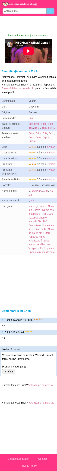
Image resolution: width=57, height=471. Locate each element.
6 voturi (51, 146)
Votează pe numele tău (41, 385)
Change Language (18, 458)
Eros (36, 123)
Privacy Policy (29, 465)
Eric (30, 123)
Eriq (30, 127)
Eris (45, 133)
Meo (45, 190)
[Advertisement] (28, 25)
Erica (38, 133)
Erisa (38, 137)
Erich (37, 127)
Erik (30, 118)
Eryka (46, 137)
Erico (44, 123)
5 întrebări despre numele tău (18, 88)
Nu (51, 190)
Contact (42, 458)
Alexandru (36, 190)
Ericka (32, 141)
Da (30, 194)
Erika (31, 133)
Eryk (44, 127)
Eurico (51, 127)
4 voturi (51, 152)
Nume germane (37, 206)
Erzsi (31, 137)
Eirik (50, 123)
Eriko (51, 133)
